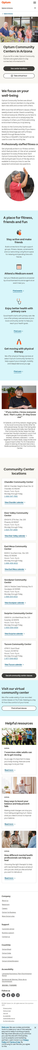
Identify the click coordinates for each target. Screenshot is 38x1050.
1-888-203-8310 (11, 597)
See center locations (19, 69)
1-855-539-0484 (11, 628)
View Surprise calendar (14, 634)
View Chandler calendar (14, 502)
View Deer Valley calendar (15, 536)
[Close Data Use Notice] (35, 1027)
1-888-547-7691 (11, 496)
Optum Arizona (7, 8)
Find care (17, 331)
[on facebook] (8, 995)
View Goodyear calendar (14, 603)
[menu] (34, 3)
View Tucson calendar (13, 665)
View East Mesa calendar (14, 569)
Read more (9, 770)
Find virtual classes (19, 708)
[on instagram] (18, 995)
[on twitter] (13, 995)
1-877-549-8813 (11, 659)
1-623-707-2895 (11, 530)
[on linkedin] (3, 995)
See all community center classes (19, 676)
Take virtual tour (20, 76)
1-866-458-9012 (11, 563)
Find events (17, 291)
